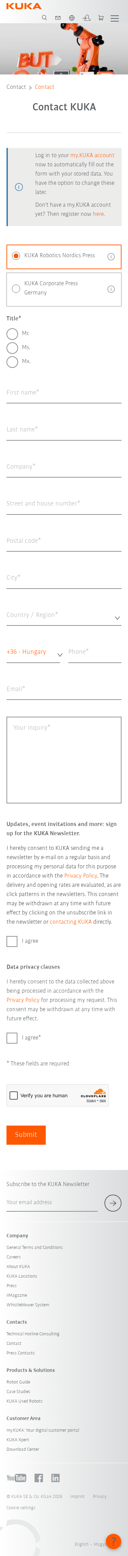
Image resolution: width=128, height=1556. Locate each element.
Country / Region (22, 630)
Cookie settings (20, 1508)
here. (99, 214)
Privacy (99, 1496)
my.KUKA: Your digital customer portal (42, 1430)
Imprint (77, 1496)
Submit (26, 1135)
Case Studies (18, 1391)
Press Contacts (20, 1353)
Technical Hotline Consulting (32, 1334)
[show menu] (115, 18)
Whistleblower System (27, 1305)
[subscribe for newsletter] (113, 1203)
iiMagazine (16, 1295)
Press (11, 1286)
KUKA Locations (21, 1276)
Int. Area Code (17, 667)
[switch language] (71, 18)
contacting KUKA (71, 922)
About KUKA (18, 1266)
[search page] (44, 18)
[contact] (58, 18)
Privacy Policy (80, 876)
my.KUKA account (92, 156)
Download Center (22, 1449)
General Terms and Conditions (34, 1247)
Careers (13, 1257)
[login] (86, 18)
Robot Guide (18, 1382)
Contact (16, 87)
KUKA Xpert (17, 1440)
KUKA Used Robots (24, 1401)
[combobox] (64, 616)
